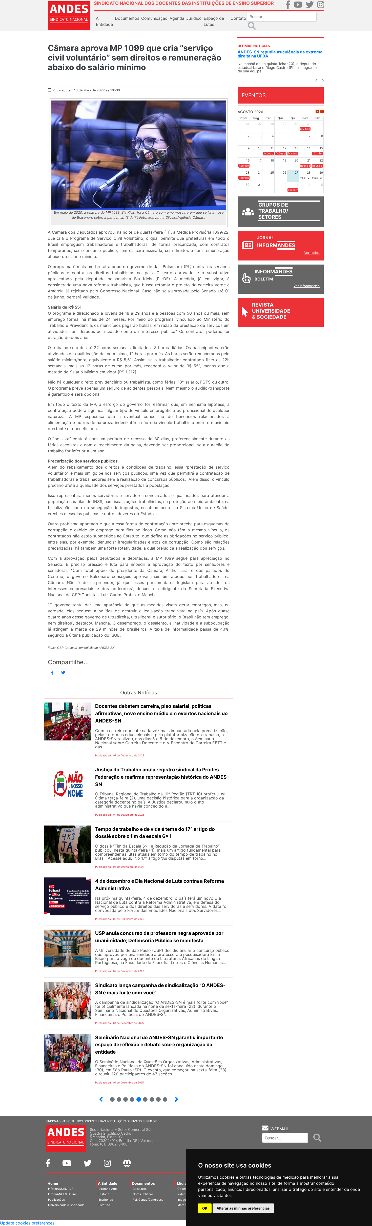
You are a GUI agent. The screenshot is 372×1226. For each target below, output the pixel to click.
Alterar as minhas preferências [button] (243, 1208)
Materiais (183, 1205)
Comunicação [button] (154, 18)
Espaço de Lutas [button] (214, 21)
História (103, 1194)
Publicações (56, 1199)
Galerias (183, 1189)
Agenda (177, 18)
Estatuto (104, 1205)
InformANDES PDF (60, 1189)
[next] (322, 111)
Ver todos (312, 253)
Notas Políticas (143, 1194)
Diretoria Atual (108, 1189)
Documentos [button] (127, 18)
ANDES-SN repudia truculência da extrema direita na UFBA (280, 53)
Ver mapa (148, 1140)
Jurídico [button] (194, 18)
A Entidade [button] (104, 21)
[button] (316, 80)
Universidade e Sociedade (66, 1205)
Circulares (140, 1189)
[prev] (317, 111)
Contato (238, 18)
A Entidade (107, 1183)
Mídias (183, 1183)
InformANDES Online (62, 1194)
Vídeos (182, 1194)
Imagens (183, 1199)
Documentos (143, 1183)
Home (53, 1183)
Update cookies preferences (27, 1222)
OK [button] (205, 1208)
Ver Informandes (307, 286)
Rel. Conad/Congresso (148, 1199)
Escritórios (105, 1199)
